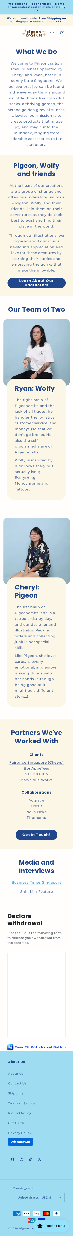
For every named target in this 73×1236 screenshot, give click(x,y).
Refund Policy (19, 1113)
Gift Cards (16, 1123)
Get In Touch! (36, 834)
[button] (9, 33)
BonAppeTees (36, 768)
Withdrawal (20, 1142)
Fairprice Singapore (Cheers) (36, 762)
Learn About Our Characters (36, 282)
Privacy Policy (19, 1133)
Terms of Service (21, 1103)
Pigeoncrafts (27, 1228)
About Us (16, 1073)
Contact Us (17, 1083)
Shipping (15, 1093)
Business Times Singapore (37, 882)
